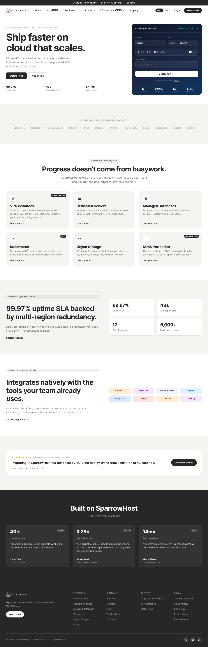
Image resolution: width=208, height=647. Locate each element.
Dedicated (70, 10)
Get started (193, 10)
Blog (109, 609)
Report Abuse (181, 619)
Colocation (88, 10)
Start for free (16, 75)
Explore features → (16, 337)
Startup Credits (114, 614)
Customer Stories (184, 462)
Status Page (147, 609)
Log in (177, 10)
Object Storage (81, 619)
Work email (140, 59)
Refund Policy (181, 614)
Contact (111, 619)
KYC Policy (179, 609)
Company (133, 10)
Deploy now (165, 73)
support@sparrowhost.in (153, 598)
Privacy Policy (181, 603)
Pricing (76, 624)
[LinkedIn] (192, 639)
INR (166, 10)
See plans (130, 2)
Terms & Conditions (183, 598)
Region (138, 37)
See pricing (38, 75)
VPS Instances (80, 598)
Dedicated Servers (82, 603)
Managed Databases (83, 609)
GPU (51, 10)
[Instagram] (199, 639)
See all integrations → (17, 419)
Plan (169, 37)
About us (111, 598)
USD (159, 10)
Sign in (176, 80)
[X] (185, 639)
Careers (111, 603)
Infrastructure (110, 10)
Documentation (148, 603)
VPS (37, 10)
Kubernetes (79, 614)
